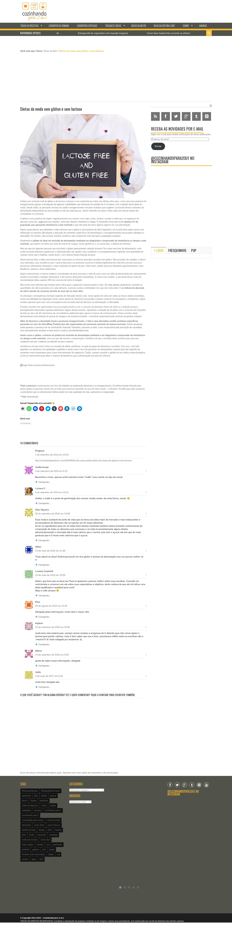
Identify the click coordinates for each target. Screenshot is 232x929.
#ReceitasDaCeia (30, 791)
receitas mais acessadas (33, 854)
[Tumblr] (191, 784)
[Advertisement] (116, 76)
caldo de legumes (30, 805)
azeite (44, 796)
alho (36, 796)
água (34, 859)
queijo (51, 849)
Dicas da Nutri (138, 26)
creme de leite (53, 820)
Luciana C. (40, 488)
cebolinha (26, 810)
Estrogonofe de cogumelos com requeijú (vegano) (79, 33)
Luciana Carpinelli (44, 571)
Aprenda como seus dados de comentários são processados (90, 773)
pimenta (25, 849)
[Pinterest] (199, 784)
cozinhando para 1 (53, 810)
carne (43, 805)
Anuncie (203, 26)
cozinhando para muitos (33, 820)
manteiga (53, 835)
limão (31, 835)
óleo (41, 859)
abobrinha (26, 796)
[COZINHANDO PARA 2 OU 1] (34, 11)
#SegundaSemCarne (50, 791)
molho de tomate (29, 840)
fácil (50, 830)
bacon (24, 800)
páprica (36, 849)
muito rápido (27, 844)
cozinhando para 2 (30, 815)
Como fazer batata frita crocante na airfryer (144, 33)
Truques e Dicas (113, 26)
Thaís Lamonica (28, 385)
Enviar (158, 146)
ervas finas (39, 825)
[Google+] (184, 784)
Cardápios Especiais (87, 26)
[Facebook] (170, 784)
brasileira (44, 800)
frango (42, 830)
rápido (51, 854)
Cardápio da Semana (59, 26)
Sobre (186, 26)
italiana (58, 830)
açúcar (53, 796)
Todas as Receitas (29, 26)
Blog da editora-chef (164, 26)
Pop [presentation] (193, 250)
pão (44, 849)
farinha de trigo (29, 830)
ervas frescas (54, 825)
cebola (53, 805)
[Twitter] (177, 784)
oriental (39, 844)
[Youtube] (206, 784)
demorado (26, 825)
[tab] (158, 250)
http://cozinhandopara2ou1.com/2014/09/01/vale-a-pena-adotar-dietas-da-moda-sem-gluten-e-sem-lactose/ (83, 460)
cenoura (37, 810)
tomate (25, 859)
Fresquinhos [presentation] (177, 250)
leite (24, 835)
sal (58, 854)
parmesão (57, 844)
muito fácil (45, 840)
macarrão (41, 835)
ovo (48, 844)
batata (33, 800)
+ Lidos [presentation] (159, 250)
